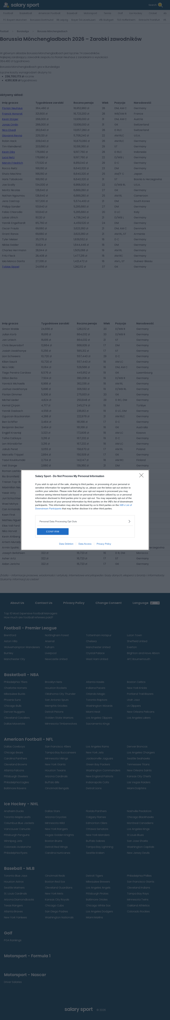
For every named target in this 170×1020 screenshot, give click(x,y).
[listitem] (85, 521)
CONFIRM (52, 531)
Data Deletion (66, 543)
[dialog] (85, 510)
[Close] (142, 476)
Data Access (85, 543)
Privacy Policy (104, 543)
